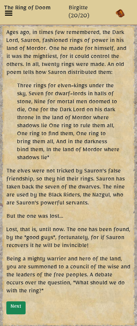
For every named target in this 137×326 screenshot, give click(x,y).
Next (16, 307)
